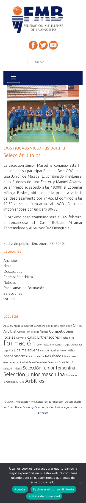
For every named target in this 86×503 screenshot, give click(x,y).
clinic (7, 266)
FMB (71, 337)
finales (64, 337)
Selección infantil (12, 368)
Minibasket (53, 350)
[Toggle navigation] (13, 78)
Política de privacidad (44, 496)
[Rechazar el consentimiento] (80, 483)
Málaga (71, 350)
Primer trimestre (35, 356)
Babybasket (27, 325)
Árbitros (34, 381)
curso (31, 337)
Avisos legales (63, 407)
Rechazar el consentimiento (53, 489)
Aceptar (20, 489)
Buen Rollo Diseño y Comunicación (30, 407)
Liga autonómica (73, 344)
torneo (9, 299)
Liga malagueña (26, 350)
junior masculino (45, 344)
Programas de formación (23, 288)
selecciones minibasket (15, 362)
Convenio (21, 337)
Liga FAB (8, 350)
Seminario (71, 375)
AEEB (6, 325)
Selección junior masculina (34, 374)
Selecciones (12, 293)
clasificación (66, 325)
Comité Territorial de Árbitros (32, 331)
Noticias (9, 282)
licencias (59, 344)
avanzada (15, 325)
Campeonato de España (46, 325)
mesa (43, 350)
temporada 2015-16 (13, 381)
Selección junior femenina (49, 367)
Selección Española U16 (60, 362)
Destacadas (12, 271)
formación (19, 343)
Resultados (54, 356)
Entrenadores (48, 337)
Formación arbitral (18, 277)
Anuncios (10, 260)
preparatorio (14, 356)
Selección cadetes (38, 362)
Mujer (63, 350)
